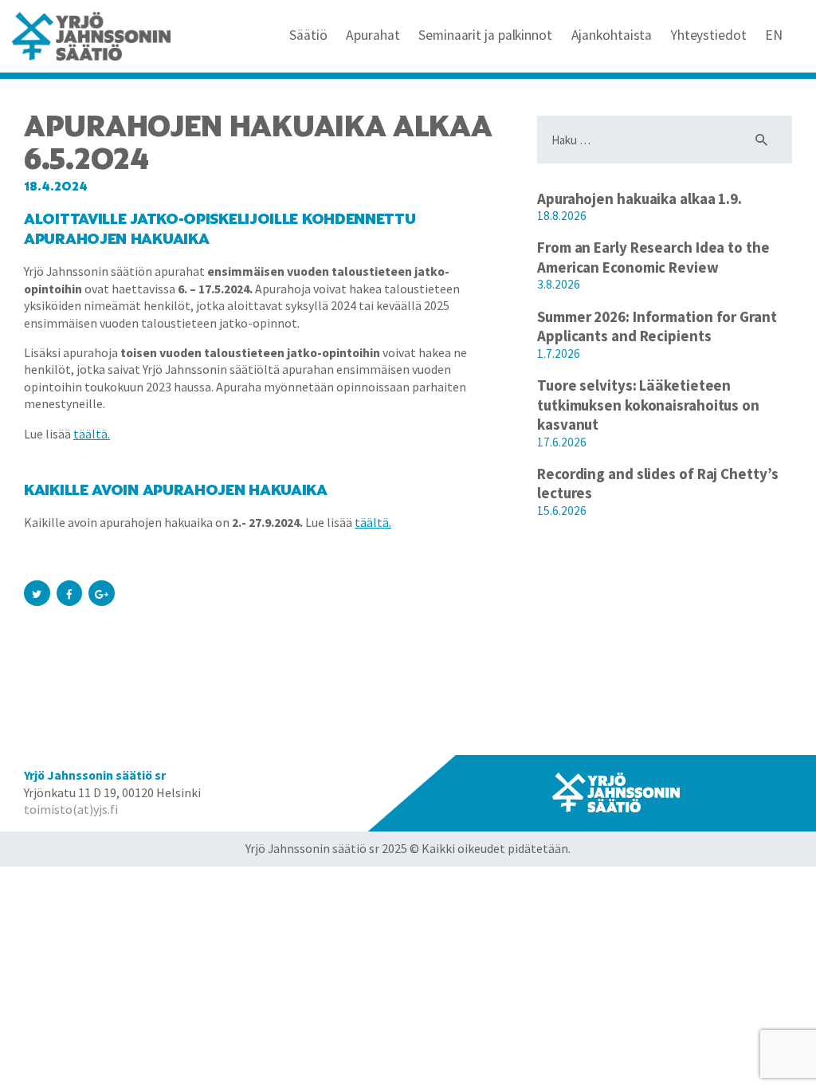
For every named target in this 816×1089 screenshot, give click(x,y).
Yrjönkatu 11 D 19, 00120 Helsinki (112, 792)
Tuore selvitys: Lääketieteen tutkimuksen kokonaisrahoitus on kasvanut (648, 404)
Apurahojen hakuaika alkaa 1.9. (639, 198)
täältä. (91, 434)
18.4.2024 (56, 187)
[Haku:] (664, 139)
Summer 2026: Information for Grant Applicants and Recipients (657, 326)
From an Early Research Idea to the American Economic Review (653, 257)
